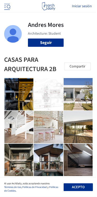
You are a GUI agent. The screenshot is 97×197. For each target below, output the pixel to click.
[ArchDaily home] (48, 6)
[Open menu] (6, 6)
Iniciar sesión (82, 6)
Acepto (78, 187)
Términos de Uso (12, 187)
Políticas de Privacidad (34, 187)
